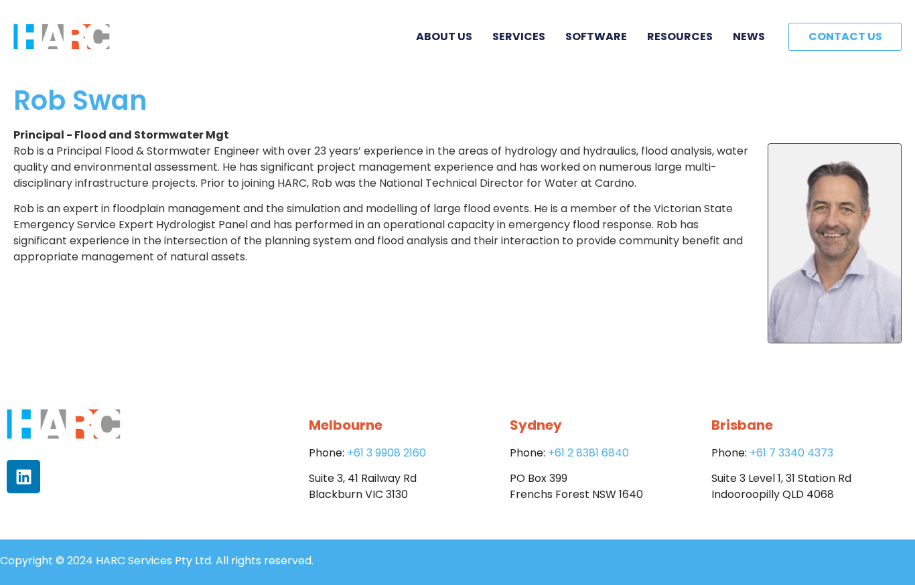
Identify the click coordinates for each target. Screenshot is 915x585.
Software (596, 36)
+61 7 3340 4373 (791, 453)
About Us (444, 36)
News (749, 36)
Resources (680, 36)
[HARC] (61, 37)
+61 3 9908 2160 (386, 453)
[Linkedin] (23, 476)
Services (518, 36)
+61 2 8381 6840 (588, 453)
